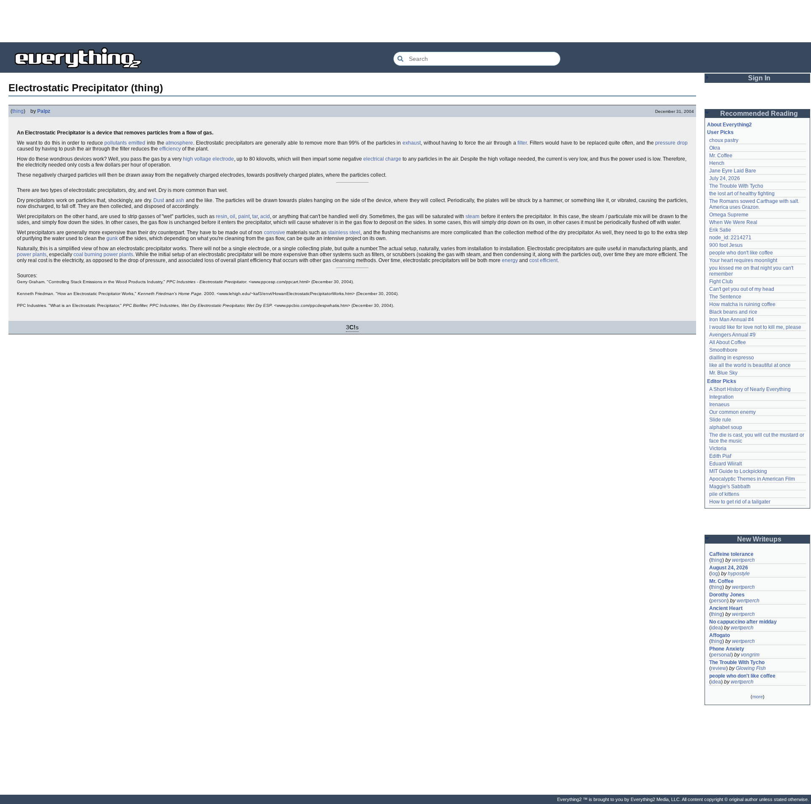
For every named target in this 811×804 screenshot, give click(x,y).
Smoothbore (723, 350)
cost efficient (543, 260)
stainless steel (344, 232)
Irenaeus (719, 404)
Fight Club (721, 281)
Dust (158, 200)
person (719, 601)
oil (232, 216)
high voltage (197, 159)
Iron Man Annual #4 (731, 320)
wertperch (743, 560)
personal (721, 655)
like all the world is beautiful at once (750, 365)
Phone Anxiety (726, 649)
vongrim (750, 655)
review (718, 668)
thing (18, 111)
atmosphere (179, 143)
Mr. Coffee (720, 156)
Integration (721, 397)
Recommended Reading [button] (759, 113)
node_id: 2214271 (730, 238)
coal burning (87, 254)
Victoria (718, 448)
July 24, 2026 (724, 178)
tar (255, 216)
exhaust (412, 143)
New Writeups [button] (759, 539)
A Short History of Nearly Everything (750, 389)
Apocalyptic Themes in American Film (752, 479)
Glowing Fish (751, 668)
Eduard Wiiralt (725, 464)
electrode (223, 159)
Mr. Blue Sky (723, 373)
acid (265, 216)
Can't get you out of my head (741, 289)
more (757, 696)
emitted (136, 143)
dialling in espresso (731, 358)
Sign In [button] (759, 78)
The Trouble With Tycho (736, 186)
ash (180, 200)
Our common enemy (732, 412)
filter (522, 143)
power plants (31, 254)
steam (472, 216)
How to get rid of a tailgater (739, 502)
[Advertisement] (405, 21)
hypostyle (739, 574)
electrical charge (382, 159)
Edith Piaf (720, 456)
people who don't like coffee (741, 253)
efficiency (170, 149)
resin (221, 216)
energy (510, 260)
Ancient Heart (726, 608)
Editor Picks (721, 381)
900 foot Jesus (726, 245)
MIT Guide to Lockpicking (738, 471)
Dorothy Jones (727, 595)
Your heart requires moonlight (743, 260)
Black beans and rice (733, 312)
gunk (112, 238)
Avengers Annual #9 (732, 335)
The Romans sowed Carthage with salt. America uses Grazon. (754, 204)
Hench (716, 163)
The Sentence (725, 297)
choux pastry (723, 140)
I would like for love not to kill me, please (755, 327)
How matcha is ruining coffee (742, 304)
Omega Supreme (728, 215)
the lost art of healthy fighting (742, 194)
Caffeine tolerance (731, 554)
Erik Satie (720, 230)
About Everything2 (729, 125)
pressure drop (671, 143)
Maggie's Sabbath (730, 487)
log (714, 574)
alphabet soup (725, 427)
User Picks (720, 132)
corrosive (274, 232)
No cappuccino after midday (743, 622)
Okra (714, 148)
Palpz (43, 111)
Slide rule (720, 420)
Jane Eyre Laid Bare (732, 171)
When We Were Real (733, 222)
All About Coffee (727, 342)
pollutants (115, 143)
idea (716, 628)
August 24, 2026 (728, 568)
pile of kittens (724, 494)
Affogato (719, 635)
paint (244, 216)
